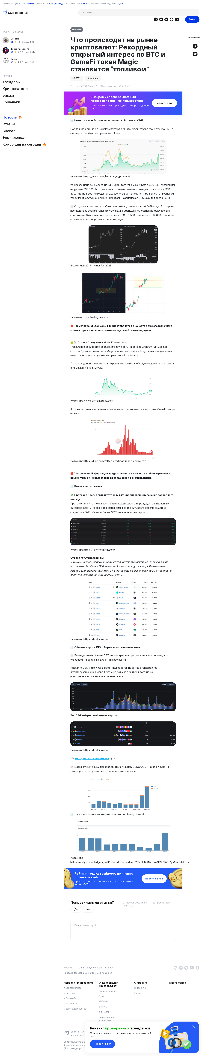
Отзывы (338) (28, 42)
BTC (78, 78)
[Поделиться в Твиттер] (195, 53)
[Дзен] (171, 19)
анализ (94, 78)
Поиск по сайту (83, 12)
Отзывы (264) (28, 52)
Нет (88, 909)
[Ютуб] (177, 19)
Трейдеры (12, 82)
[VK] (156, 19)
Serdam (15, 38)
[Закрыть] (194, 1027)
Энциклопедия (16, 137)
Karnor (14, 59)
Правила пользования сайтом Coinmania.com (88, 972)
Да (75, 909)
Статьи (9, 124)
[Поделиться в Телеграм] (195, 45)
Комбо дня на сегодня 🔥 (24, 144)
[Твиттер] (166, 19)
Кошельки (11, 102)
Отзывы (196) (28, 62)
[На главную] (16, 12)
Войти (192, 19)
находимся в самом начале (92, 758)
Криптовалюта (15, 89)
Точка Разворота (20, 49)
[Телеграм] (161, 19)
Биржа (8, 95)
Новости (10, 117)
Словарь (10, 131)
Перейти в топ (164, 102)
